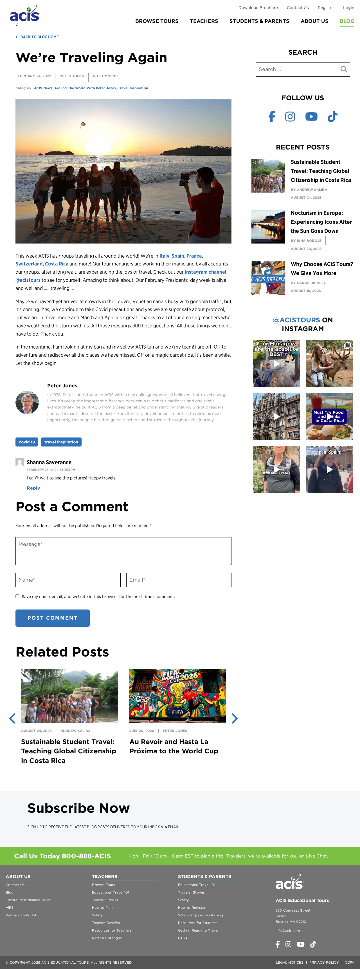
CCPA (349, 962)
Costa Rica (56, 264)
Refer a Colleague (107, 938)
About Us (314, 21)
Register (326, 7)
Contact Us (298, 7)
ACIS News (43, 88)
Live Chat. (317, 856)
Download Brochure (258, 7)
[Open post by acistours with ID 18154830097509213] (276, 363)
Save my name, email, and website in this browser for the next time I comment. (98, 596)
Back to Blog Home (40, 37)
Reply (33, 488)
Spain (178, 256)
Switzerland (29, 264)
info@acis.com (288, 930)
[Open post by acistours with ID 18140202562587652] (329, 363)
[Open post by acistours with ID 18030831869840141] (329, 469)
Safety (97, 915)
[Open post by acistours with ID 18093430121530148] (276, 416)
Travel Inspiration (133, 88)
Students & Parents (259, 21)
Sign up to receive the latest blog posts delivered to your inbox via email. (103, 827)
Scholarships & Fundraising (200, 915)
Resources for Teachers (111, 930)
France (194, 256)
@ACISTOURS (296, 320)
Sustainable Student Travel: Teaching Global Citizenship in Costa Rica (68, 751)
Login (348, 7)
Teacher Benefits (106, 923)
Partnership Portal (21, 915)
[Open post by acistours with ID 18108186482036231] (276, 469)
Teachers (204, 21)
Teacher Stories (105, 900)
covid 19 (27, 442)
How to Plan (102, 907)
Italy (164, 256)
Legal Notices (289, 962)
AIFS (10, 907)
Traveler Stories (191, 892)
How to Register (192, 907)
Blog (347, 21)
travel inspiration (61, 442)
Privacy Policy (324, 962)
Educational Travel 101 (110, 892)
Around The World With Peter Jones (85, 88)
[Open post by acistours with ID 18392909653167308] (329, 416)
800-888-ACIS (86, 856)
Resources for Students (197, 923)
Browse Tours (157, 21)
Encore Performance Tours (28, 900)
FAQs (182, 938)
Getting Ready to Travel (198, 930)
